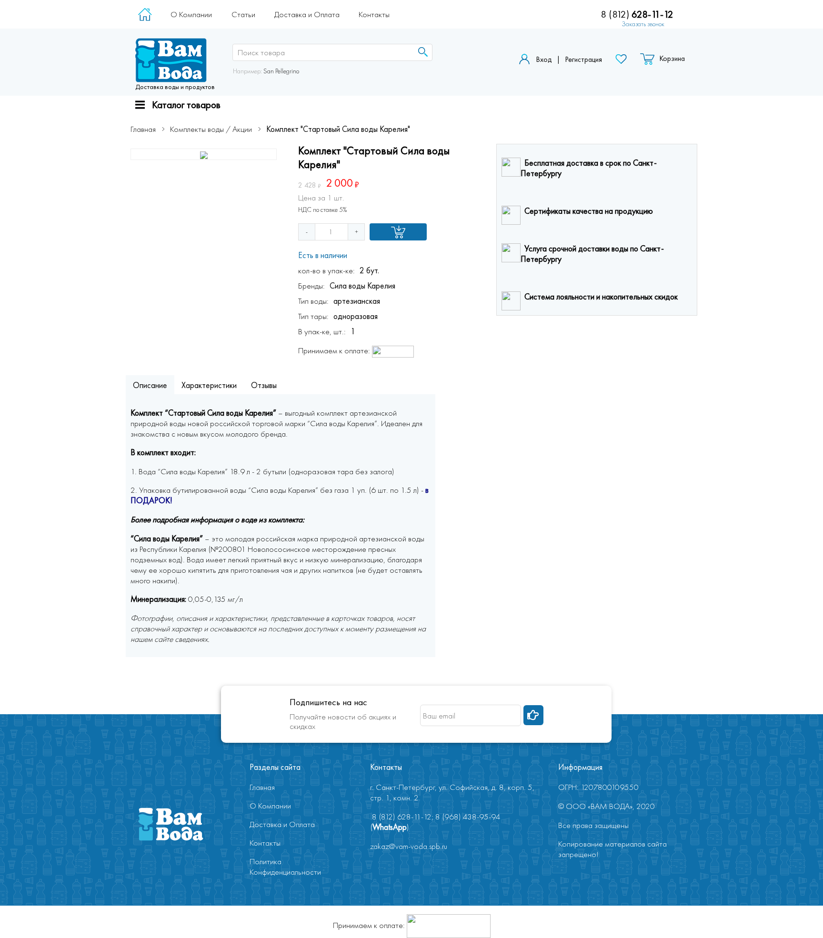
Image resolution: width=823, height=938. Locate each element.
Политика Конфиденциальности (285, 866)
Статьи (243, 14)
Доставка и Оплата (307, 14)
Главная (143, 129)
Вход (544, 59)
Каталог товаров (186, 104)
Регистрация (583, 59)
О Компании (191, 14)
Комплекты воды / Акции (211, 129)
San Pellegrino (281, 71)
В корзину (398, 231)
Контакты (374, 14)
